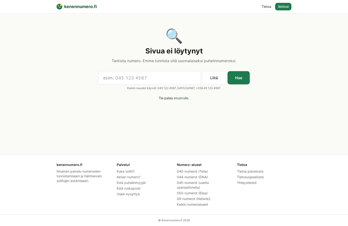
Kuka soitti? (125, 171)
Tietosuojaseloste (250, 177)
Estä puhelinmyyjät (131, 183)
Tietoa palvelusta (250, 171)
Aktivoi (283, 6)
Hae (238, 77)
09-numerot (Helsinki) (193, 199)
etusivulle (181, 98)
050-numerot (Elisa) (192, 193)
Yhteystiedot (247, 183)
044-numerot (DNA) (192, 177)
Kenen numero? (128, 177)
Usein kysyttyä (128, 194)
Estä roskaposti (128, 188)
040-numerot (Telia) (192, 171)
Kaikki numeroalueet (192, 204)
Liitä (214, 77)
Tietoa (266, 6)
